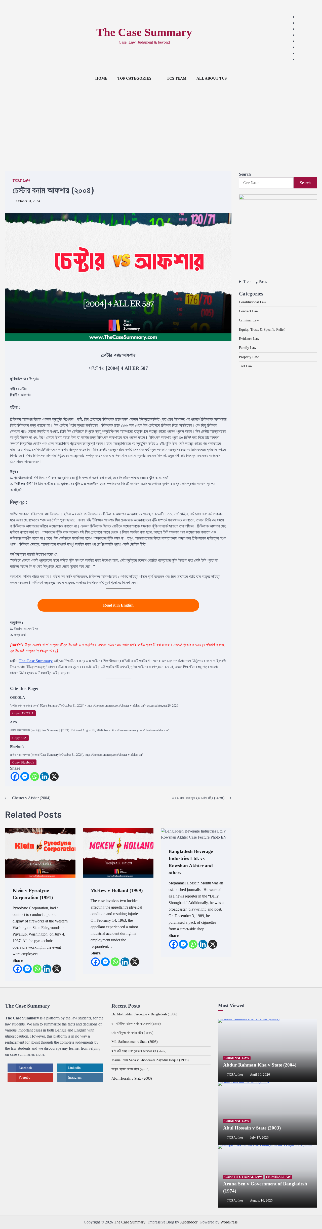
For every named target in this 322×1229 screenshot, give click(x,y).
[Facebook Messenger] (24, 776)
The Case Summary (144, 32)
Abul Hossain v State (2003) (131, 1078)
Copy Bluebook (23, 762)
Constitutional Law (252, 302)
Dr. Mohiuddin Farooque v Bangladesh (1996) (144, 1014)
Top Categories (134, 78)
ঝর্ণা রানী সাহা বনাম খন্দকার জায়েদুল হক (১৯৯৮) (139, 1051)
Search (245, 174)
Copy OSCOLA (22, 713)
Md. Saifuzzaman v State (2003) (134, 1042)
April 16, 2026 (260, 1074)
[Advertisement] (161, 123)
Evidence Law (249, 339)
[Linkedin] (44, 776)
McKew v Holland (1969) (117, 890)
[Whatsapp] (34, 776)
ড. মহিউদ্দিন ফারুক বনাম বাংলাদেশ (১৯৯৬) (136, 1023)
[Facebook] (15, 776)
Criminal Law (249, 320)
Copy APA (19, 738)
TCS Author (235, 1074)
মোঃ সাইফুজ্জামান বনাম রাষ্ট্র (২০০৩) (132, 1033)
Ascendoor (188, 1222)
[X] (54, 776)
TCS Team (176, 78)
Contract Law (248, 311)
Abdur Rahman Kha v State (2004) (259, 1065)
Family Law (247, 348)
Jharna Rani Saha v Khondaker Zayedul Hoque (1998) (150, 1060)
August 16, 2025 (261, 1200)
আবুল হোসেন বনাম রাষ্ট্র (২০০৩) (130, 1069)
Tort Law (21, 180)
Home (101, 78)
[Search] (9, 35)
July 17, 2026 (259, 1137)
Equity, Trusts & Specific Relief (262, 329)
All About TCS (211, 78)
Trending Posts (255, 281)
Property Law (249, 357)
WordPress (228, 1222)
